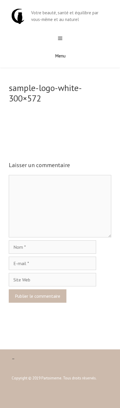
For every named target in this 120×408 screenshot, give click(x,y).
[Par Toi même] (18, 16)
